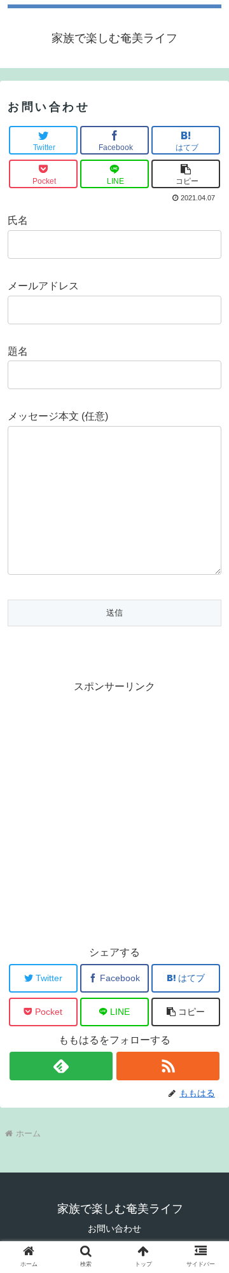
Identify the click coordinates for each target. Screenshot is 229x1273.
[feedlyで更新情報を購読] (61, 1066)
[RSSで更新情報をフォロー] (167, 1066)
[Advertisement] (114, 810)
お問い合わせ (114, 1228)
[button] (185, 174)
